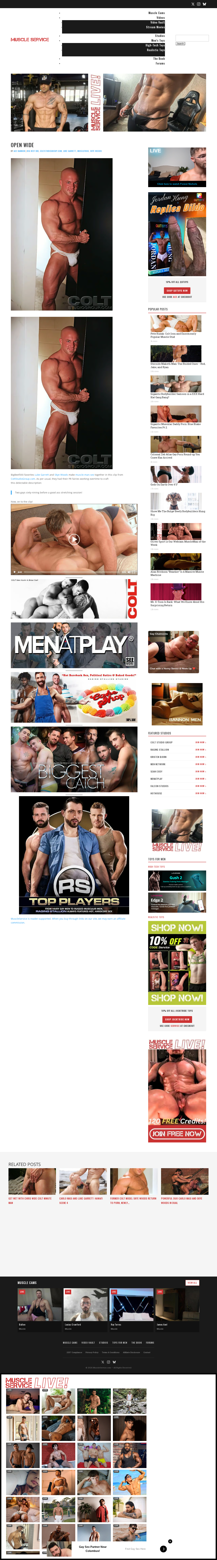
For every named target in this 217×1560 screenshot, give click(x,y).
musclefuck (83, 151)
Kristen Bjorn (178, 757)
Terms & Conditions (111, 1352)
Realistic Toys (156, 50)
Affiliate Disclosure (131, 1352)
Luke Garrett (69, 151)
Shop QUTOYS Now (177, 290)
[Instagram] (198, 4)
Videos (161, 18)
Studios (160, 36)
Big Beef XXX (33, 151)
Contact (146, 1352)
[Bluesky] (204, 4)
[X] (193, 4)
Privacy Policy (92, 1352)
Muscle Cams (157, 13)
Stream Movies (155, 27)
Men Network (178, 764)
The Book (159, 59)
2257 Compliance (74, 1352)
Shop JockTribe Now (177, 1019)
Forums (160, 63)
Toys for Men (119, 1342)
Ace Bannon (19, 151)
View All (192, 1282)
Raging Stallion (178, 749)
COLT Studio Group (178, 742)
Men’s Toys (158, 40)
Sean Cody (178, 771)
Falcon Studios (178, 786)
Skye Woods (96, 151)
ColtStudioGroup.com (51, 151)
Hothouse (178, 793)
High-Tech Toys (155, 45)
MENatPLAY (178, 778)
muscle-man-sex (84, 474)
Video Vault (158, 22)
